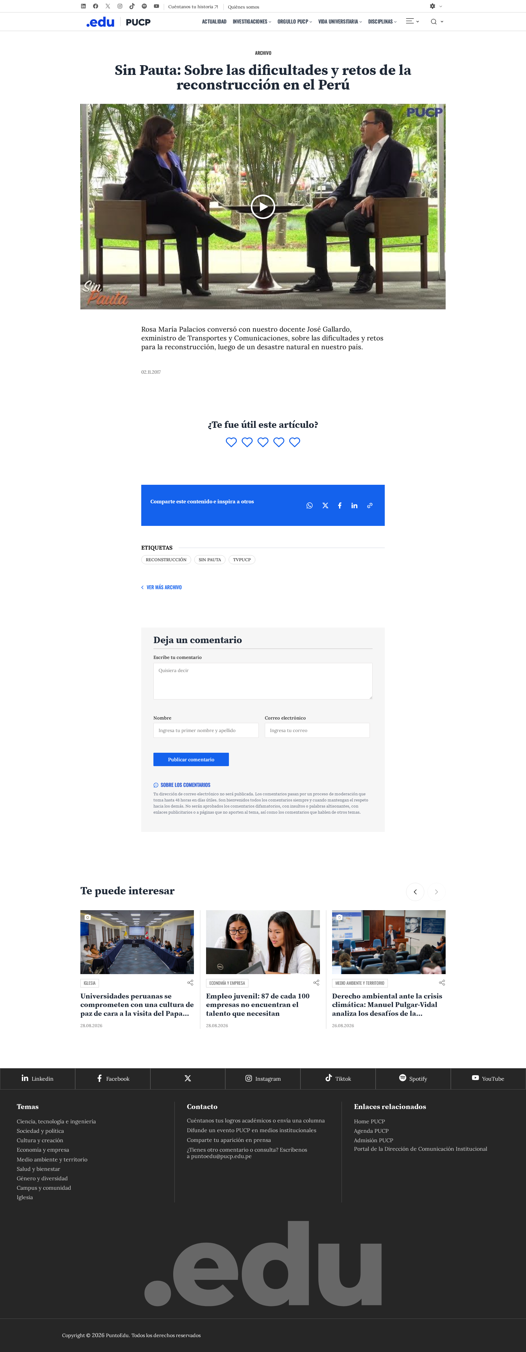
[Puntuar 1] (231, 442)
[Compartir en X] (325, 505)
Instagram (268, 1078)
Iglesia (90, 983)
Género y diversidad (42, 1178)
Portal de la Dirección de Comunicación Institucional (420, 1149)
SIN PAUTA (210, 559)
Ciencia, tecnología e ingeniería (56, 1121)
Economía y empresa (227, 983)
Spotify (418, 1078)
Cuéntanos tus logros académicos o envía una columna (256, 1120)
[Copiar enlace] (370, 505)
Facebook (117, 1078)
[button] (415, 892)
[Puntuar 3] (263, 442)
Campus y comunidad (44, 1187)
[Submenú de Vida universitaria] (360, 21)
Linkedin (43, 1078)
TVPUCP (242, 559)
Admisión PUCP (373, 1140)
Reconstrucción (166, 559)
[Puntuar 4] (279, 442)
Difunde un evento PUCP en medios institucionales (251, 1130)
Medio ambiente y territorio (359, 983)
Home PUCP (369, 1121)
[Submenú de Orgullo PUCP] (310, 21)
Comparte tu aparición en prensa (229, 1139)
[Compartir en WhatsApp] (309, 505)
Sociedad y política (40, 1130)
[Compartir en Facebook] (340, 505)
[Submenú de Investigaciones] (270, 21)
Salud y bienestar (38, 1168)
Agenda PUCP (371, 1130)
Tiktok (343, 1078)
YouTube (493, 1078)
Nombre (162, 718)
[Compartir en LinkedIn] (354, 505)
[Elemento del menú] (412, 21)
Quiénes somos (243, 7)
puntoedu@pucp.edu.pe (221, 1156)
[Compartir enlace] (190, 983)
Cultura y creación (40, 1140)
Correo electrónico (285, 718)
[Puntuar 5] (294, 442)
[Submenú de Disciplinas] (395, 21)
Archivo (263, 52)
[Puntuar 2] (247, 442)
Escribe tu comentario (177, 657)
